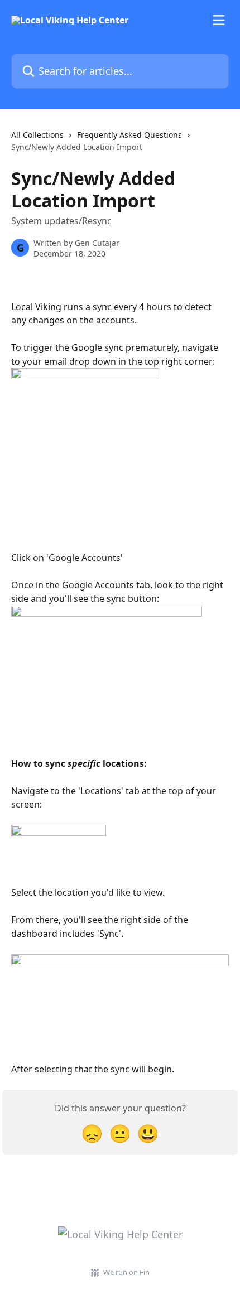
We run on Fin (126, 1272)
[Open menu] (219, 20)
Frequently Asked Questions (129, 134)
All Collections (37, 134)
